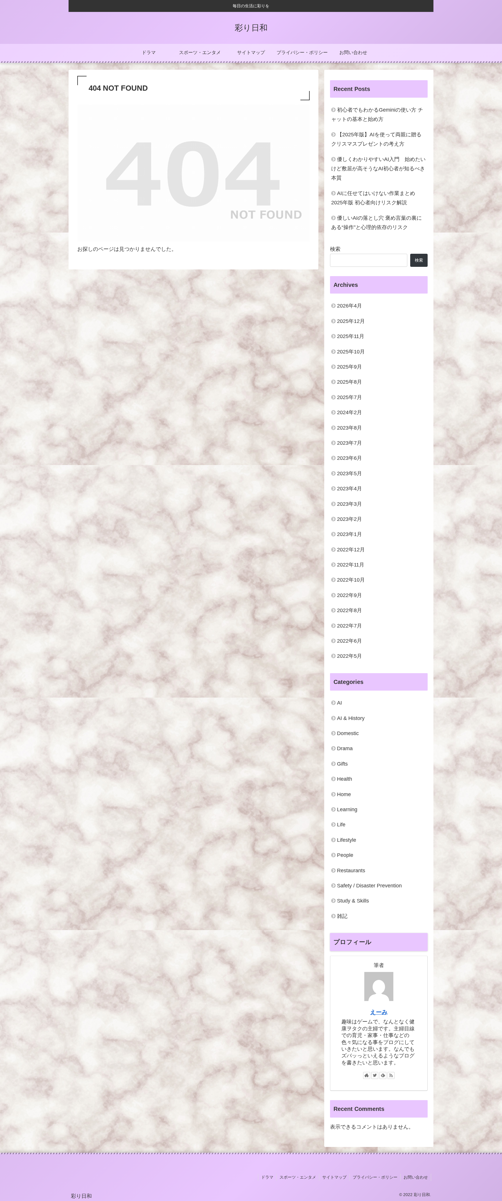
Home (344, 794)
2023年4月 (349, 489)
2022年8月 (349, 610)
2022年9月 (349, 595)
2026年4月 (349, 306)
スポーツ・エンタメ (297, 1177)
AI (339, 703)
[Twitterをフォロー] (374, 1075)
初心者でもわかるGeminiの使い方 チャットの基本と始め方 (377, 114)
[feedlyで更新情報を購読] (382, 1075)
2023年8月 (349, 428)
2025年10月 (351, 352)
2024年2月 (349, 412)
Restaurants (351, 870)
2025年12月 (351, 321)
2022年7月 (349, 626)
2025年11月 (350, 336)
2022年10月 (351, 580)
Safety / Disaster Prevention (369, 886)
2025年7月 (349, 397)
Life (341, 825)
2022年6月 (349, 641)
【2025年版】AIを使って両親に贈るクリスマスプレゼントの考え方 (376, 139)
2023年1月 (349, 534)
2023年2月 (349, 519)
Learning (347, 809)
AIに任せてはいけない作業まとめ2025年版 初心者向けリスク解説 (373, 197)
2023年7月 (349, 443)
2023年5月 (349, 473)
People (345, 855)
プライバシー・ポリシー (375, 1177)
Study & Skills (353, 901)
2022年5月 (349, 656)
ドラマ (267, 1177)
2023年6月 (349, 458)
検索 (335, 249)
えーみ (379, 1012)
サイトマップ (334, 1177)
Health (344, 779)
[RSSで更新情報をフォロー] (391, 1075)
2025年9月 (349, 367)
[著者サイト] (366, 1075)
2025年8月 (349, 382)
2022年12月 (351, 550)
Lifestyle (346, 840)
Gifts (342, 764)
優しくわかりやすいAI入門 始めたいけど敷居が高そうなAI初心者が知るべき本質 (378, 168)
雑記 (342, 916)
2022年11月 (350, 565)
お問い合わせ (416, 1177)
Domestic (348, 733)
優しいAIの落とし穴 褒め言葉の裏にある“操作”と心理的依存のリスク (376, 222)
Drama (345, 748)
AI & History (351, 718)
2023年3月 (349, 504)
